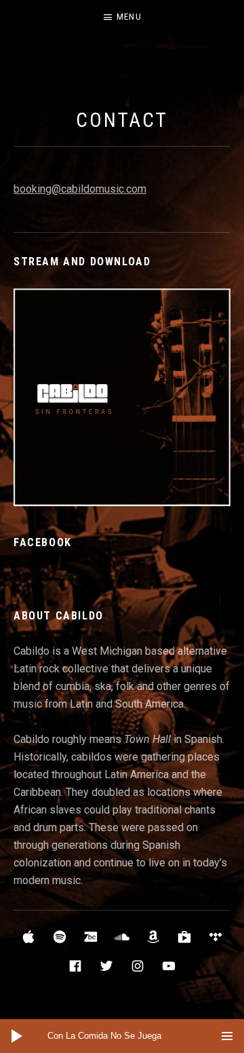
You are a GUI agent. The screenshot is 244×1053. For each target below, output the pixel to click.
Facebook (43, 542)
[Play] (17, 1036)
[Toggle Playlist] (227, 1036)
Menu (129, 17)
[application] (122, 1036)
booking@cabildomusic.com (80, 189)
